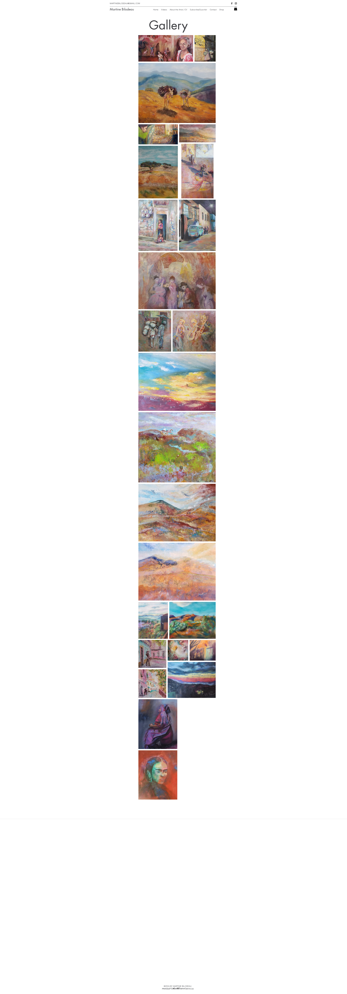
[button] (235, 8)
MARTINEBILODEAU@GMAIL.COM (125, 3)
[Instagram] (235, 3)
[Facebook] (231, 3)
